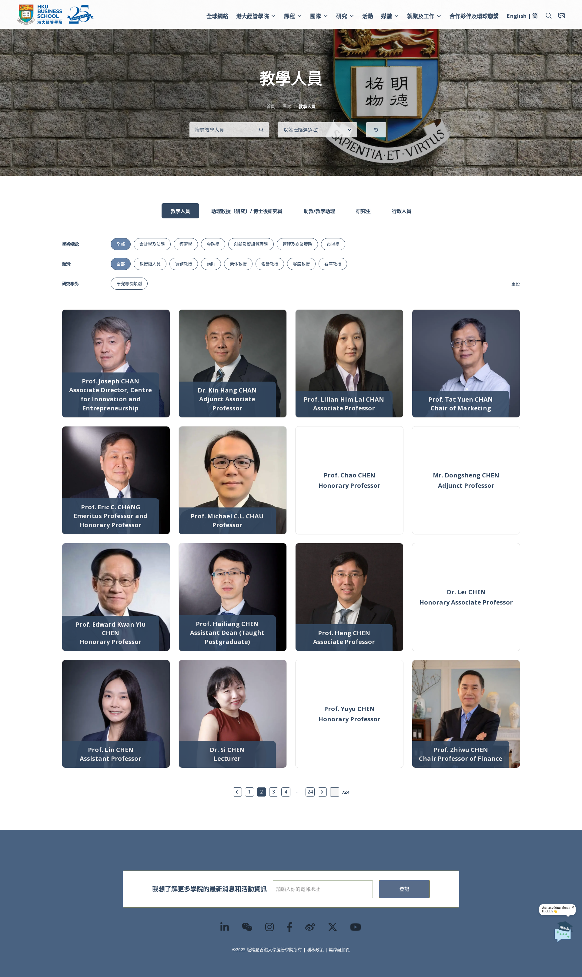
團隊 (315, 16)
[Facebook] (289, 926)
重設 (515, 284)
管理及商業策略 (297, 244)
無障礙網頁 (339, 949)
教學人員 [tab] (180, 211)
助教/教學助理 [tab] (319, 211)
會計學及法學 (152, 244)
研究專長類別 (129, 283)
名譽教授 (269, 264)
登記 (404, 889)
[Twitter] (333, 926)
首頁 (270, 106)
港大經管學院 (252, 16)
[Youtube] (356, 926)
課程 (289, 16)
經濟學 (185, 244)
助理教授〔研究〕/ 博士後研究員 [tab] (247, 211)
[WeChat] (247, 926)
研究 (341, 16)
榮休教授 (238, 264)
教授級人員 (150, 264)
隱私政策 (315, 949)
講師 (211, 264)
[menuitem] (517, 16)
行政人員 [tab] (401, 211)
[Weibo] (310, 926)
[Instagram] (269, 926)
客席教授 (301, 264)
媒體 (386, 16)
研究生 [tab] (363, 211)
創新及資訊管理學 (251, 244)
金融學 (213, 244)
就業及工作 (420, 16)
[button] (549, 16)
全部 (120, 244)
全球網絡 (217, 16)
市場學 (333, 244)
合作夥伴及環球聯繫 (474, 16)
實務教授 (183, 264)
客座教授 (332, 264)
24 (310, 791)
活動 (367, 16)
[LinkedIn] (224, 926)
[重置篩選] (376, 129)
